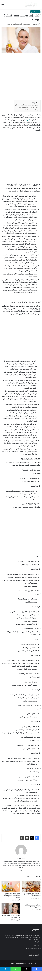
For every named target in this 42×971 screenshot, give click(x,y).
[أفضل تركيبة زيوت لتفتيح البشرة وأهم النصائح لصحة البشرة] (11, 886)
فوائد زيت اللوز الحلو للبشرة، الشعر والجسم (31, 894)
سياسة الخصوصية (34, 951)
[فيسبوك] (37, 838)
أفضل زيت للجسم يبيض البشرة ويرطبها (26, 105)
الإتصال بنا (36, 941)
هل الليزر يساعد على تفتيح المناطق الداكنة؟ (32, 906)
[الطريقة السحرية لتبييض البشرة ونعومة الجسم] (11, 908)
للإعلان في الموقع (34, 955)
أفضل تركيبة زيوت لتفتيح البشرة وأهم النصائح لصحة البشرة (12, 895)
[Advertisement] (21, 76)
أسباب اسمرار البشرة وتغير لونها (28, 107)
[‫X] (32, 838)
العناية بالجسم (35, 12)
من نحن (36, 945)
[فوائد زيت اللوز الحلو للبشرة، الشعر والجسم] (31, 886)
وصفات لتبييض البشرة (31, 109)
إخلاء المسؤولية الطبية (32, 948)
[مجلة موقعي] (30, 4)
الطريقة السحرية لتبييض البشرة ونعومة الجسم (11, 916)
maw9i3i (35, 24)
